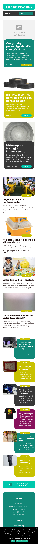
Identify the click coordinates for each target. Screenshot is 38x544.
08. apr (24, 339)
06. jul (26, 166)
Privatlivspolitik (22, 541)
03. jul (26, 195)
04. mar (25, 386)
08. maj (26, 275)
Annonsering (19, 526)
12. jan (25, 433)
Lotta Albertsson (11, 65)
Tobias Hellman (11, 166)
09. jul (26, 115)
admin (8, 115)
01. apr (25, 362)
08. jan (24, 457)
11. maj (26, 235)
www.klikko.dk (21, 515)
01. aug (26, 65)
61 (26, 484)
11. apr (26, 311)
